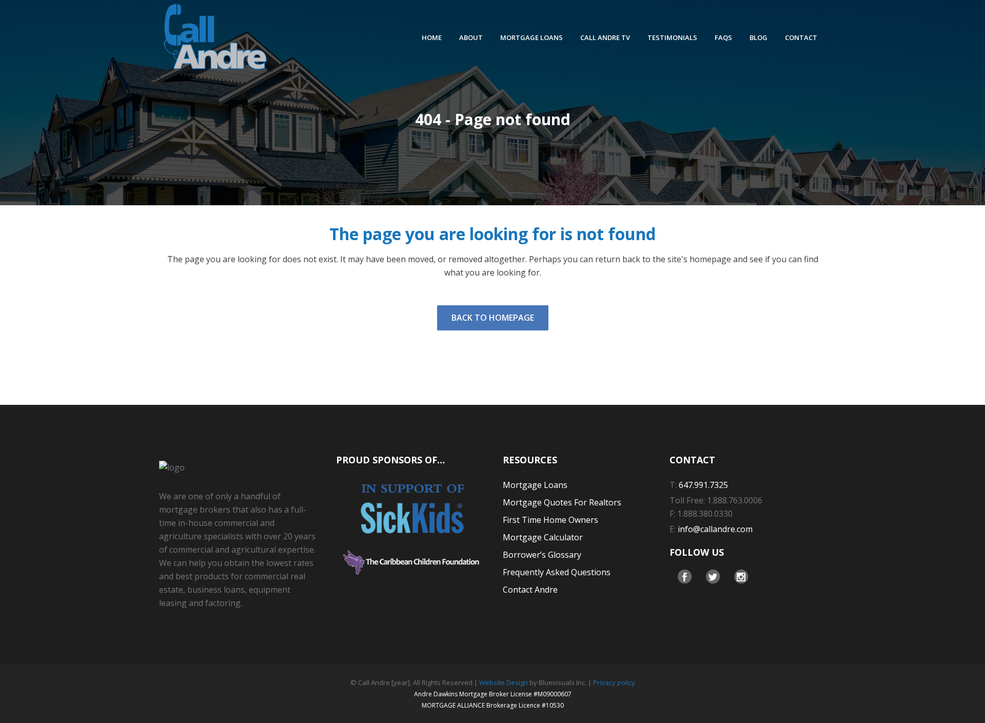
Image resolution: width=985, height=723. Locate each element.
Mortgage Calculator (543, 537)
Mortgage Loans (535, 485)
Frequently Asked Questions (556, 572)
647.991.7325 (703, 485)
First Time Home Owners (550, 519)
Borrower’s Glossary (542, 554)
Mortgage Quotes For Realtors (562, 502)
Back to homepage (492, 317)
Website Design (503, 682)
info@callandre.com (715, 529)
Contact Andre (530, 589)
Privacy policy (614, 682)
